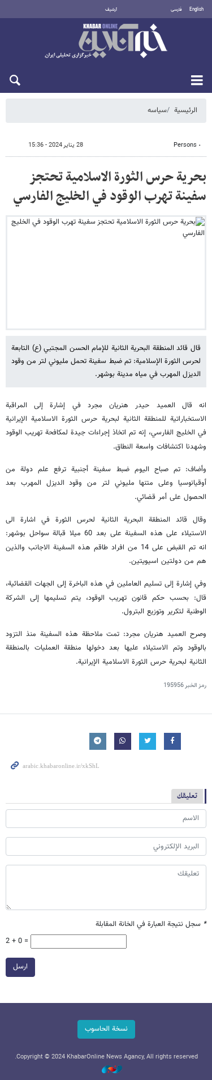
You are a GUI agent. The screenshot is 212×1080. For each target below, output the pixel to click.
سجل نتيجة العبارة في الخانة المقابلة (151, 924)
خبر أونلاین (106, 42)
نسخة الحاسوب (106, 1029)
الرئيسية (185, 110)
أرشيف (111, 9)
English (196, 9)
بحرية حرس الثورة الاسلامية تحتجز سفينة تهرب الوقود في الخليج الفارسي (109, 187)
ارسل (20, 966)
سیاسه (157, 110)
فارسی (176, 9)
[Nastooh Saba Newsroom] (106, 1070)
